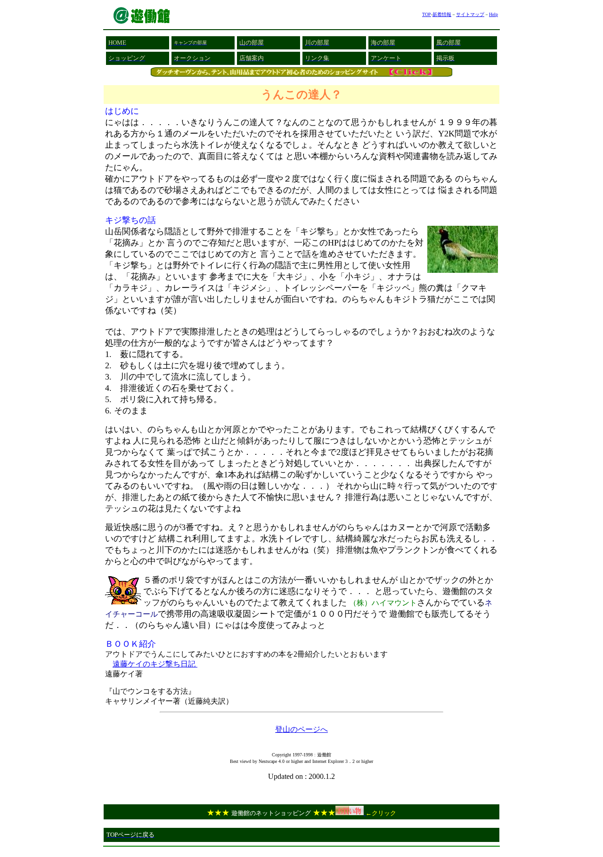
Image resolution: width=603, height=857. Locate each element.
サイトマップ (470, 14)
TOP (426, 14)
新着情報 (441, 14)
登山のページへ (301, 729)
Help (493, 14)
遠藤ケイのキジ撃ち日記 (155, 664)
